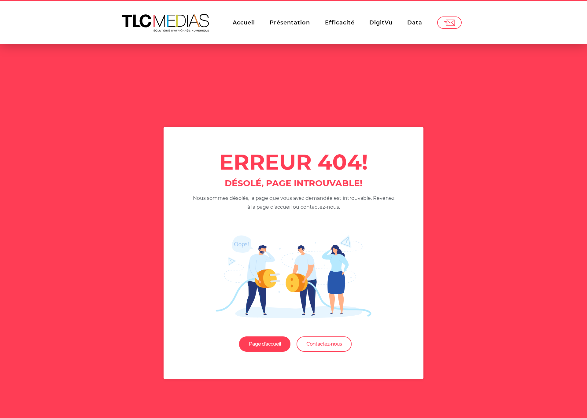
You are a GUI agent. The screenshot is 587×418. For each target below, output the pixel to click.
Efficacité (340, 22)
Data (414, 22)
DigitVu (381, 22)
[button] (264, 344)
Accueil (244, 22)
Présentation (290, 22)
